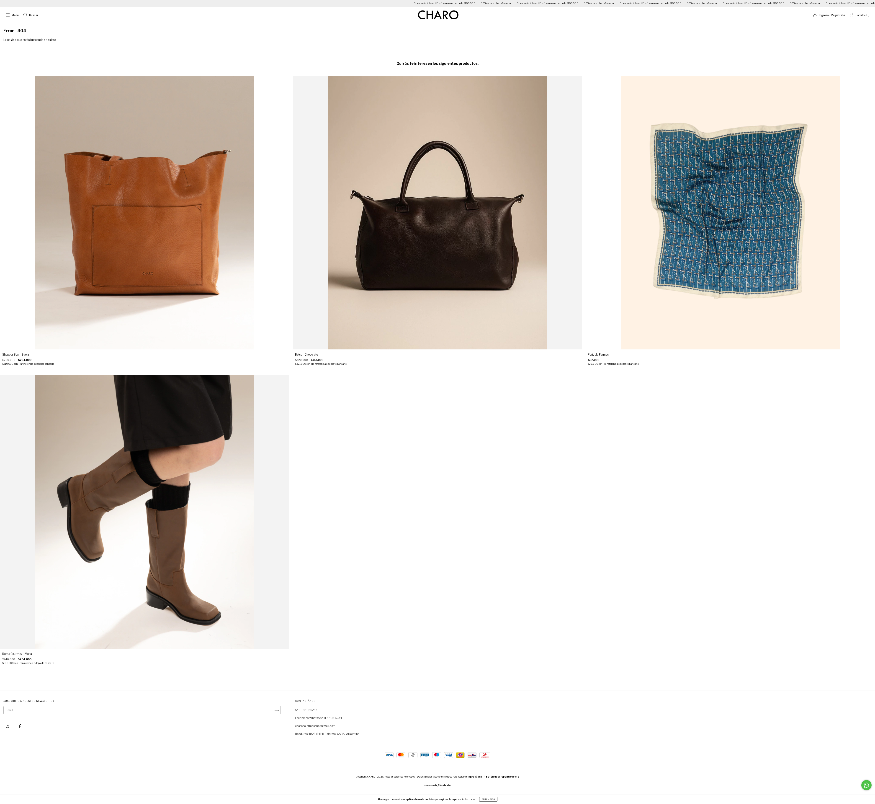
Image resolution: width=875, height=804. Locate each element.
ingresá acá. (475, 776)
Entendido (488, 799)
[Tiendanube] (437, 785)
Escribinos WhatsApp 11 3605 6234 (318, 718)
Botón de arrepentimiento (502, 776)
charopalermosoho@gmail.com (315, 726)
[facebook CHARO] (20, 726)
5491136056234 (306, 710)
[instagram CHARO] (7, 726)
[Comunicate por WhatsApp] (866, 785)
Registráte (838, 15)
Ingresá (824, 15)
